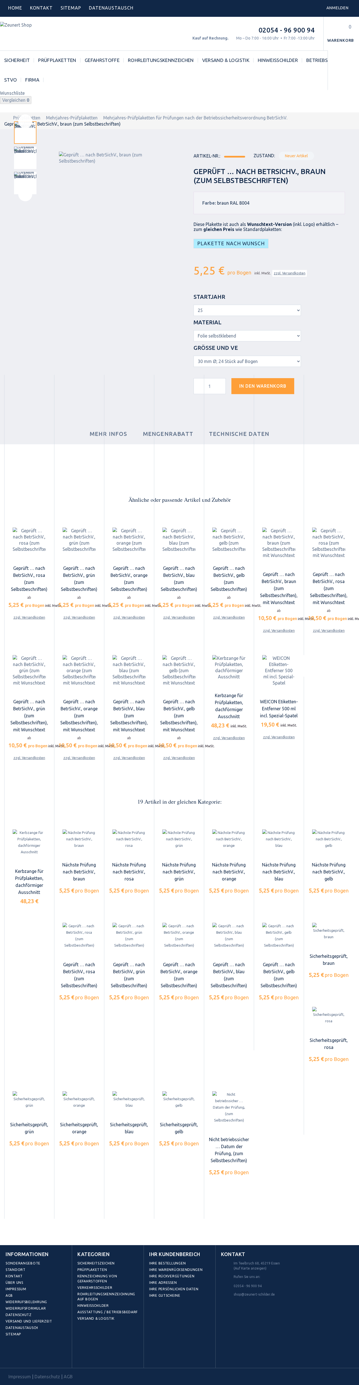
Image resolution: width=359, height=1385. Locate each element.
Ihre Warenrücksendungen (176, 1269)
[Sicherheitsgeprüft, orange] (79, 1100)
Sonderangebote (23, 1263)
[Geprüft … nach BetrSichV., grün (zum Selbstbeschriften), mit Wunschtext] (29, 670)
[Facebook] (11, 1355)
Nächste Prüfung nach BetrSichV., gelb (329, 871)
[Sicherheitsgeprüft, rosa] (328, 1016)
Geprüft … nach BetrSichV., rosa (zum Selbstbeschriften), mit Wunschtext (329, 588)
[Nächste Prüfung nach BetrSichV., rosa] (129, 839)
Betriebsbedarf (326, 60)
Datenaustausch (22, 1327)
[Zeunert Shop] (38, 34)
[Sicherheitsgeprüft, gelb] (179, 1100)
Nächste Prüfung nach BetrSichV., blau (279, 871)
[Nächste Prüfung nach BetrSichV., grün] (179, 839)
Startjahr (210, 296)
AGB (9, 1295)
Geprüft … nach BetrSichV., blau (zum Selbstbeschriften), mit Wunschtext (129, 715)
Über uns (14, 1282)
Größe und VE (216, 347)
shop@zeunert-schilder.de (254, 1294)
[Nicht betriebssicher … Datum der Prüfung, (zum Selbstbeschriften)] (229, 1107)
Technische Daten (239, 434)
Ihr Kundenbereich (174, 1254)
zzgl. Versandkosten (289, 273)
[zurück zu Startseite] (6, 117)
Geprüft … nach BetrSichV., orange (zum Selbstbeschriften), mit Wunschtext (79, 715)
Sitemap (71, 7)
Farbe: (209, 202)
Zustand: (264, 155)
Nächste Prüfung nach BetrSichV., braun (79, 871)
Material (208, 322)
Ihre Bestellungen (167, 1263)
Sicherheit (17, 60)
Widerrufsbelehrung (26, 1302)
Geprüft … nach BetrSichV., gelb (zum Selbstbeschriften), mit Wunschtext (179, 715)
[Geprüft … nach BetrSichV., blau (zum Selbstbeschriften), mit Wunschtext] (129, 670)
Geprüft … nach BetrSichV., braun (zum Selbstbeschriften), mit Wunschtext (279, 588)
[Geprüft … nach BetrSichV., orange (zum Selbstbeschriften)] (129, 539)
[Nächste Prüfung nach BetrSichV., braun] (79, 839)
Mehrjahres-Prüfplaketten (72, 117)
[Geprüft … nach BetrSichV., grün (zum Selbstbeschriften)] (79, 539)
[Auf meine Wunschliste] (308, 388)
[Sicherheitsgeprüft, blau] (129, 1100)
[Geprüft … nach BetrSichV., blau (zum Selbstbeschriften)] (179, 539)
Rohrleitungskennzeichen (161, 60)
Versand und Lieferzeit (29, 1321)
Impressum (16, 1289)
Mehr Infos (108, 434)
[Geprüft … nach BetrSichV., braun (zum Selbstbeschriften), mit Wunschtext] (279, 543)
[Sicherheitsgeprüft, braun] (328, 931)
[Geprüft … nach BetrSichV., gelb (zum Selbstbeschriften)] (229, 539)
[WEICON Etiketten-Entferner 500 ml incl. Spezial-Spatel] (279, 670)
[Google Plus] (48, 1355)
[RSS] (36, 1355)
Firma (32, 79)
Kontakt (41, 7)
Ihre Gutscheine (164, 1295)
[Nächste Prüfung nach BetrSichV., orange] (229, 839)
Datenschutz (19, 1315)
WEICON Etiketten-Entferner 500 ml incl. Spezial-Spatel (279, 708)
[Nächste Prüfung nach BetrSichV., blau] (279, 839)
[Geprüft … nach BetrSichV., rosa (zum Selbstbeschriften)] (29, 539)
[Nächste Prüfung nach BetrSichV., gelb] (328, 839)
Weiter (25, 194)
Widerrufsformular (26, 1308)
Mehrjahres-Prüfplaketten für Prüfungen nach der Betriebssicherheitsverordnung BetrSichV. (195, 117)
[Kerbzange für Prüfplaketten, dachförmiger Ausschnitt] (229, 667)
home (15, 7)
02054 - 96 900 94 (287, 30)
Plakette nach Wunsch (231, 243)
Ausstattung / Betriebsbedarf (107, 1312)
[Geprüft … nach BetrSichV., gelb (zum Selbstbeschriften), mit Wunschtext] (179, 670)
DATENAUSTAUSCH (111, 7)
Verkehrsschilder (94, 1287)
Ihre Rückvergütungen (171, 1276)
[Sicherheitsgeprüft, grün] (29, 1100)
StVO (10, 79)
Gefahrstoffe (102, 60)
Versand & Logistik (225, 60)
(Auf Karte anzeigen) (250, 1268)
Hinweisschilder (278, 60)
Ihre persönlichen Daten (174, 1289)
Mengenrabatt (168, 434)
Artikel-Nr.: (207, 155)
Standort (16, 1269)
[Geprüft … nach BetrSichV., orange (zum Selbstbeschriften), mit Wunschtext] (79, 670)
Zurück (25, 121)
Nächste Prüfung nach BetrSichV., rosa (129, 871)
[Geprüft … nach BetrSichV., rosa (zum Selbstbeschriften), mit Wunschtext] (328, 543)
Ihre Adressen (163, 1282)
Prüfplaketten (57, 60)
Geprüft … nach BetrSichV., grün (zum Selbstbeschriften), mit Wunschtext (29, 715)
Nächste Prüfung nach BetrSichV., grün (179, 871)
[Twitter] (24, 1355)
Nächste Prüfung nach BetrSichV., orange (229, 871)
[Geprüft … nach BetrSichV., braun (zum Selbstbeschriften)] (25, 132)
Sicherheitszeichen (96, 1263)
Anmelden (337, 8)
